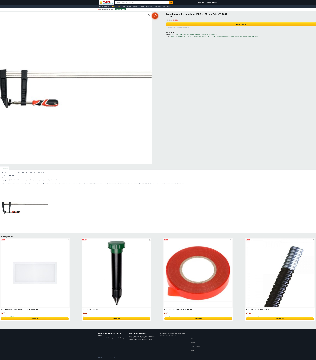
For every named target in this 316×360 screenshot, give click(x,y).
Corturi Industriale (195, 334)
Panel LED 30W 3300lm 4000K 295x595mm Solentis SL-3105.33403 (19, 309)
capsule (142, 6)
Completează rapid (120, 9)
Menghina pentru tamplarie (199, 36)
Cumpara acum (240, 24)
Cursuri (169, 6)
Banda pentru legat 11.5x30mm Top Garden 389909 (178, 309)
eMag (192, 338)
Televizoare (158, 6)
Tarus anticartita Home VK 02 (90, 309)
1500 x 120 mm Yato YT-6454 (177, 36)
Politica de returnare (195, 346)
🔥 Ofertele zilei (116, 6)
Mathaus (135, 6)
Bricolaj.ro (188, 36)
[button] (149, 15)
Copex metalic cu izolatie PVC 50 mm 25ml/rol (258, 309)
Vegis (123, 6)
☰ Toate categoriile (104, 6)
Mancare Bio (193, 342)
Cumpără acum (35, 318)
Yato (256, 36)
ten (164, 6)
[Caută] (171, 2)
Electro (129, 6)
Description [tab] (5, 168)
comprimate (149, 6)
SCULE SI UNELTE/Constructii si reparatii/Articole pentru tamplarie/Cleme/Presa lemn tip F (195, 34)
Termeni (192, 350)
